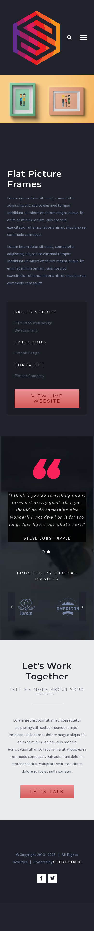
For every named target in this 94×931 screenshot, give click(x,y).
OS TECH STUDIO (67, 861)
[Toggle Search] (69, 37)
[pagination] (43, 551)
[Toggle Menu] (83, 37)
